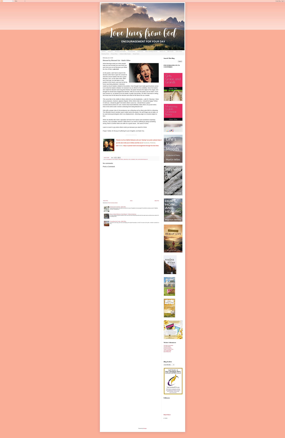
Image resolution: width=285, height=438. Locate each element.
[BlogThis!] (115, 157)
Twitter (120, 145)
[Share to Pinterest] (120, 157)
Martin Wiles (121, 159)
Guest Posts (140, 51)
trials (136, 159)
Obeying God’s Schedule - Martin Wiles (118, 206)
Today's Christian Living (168, 349)
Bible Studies (170, 51)
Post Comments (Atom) (113, 202)
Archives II (110, 51)
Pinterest (152, 143)
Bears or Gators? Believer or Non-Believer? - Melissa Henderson (123, 214)
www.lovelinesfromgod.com (143, 159)
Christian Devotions (168, 348)
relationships (125, 159)
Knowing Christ (105, 53)
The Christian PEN (167, 350)
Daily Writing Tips (167, 351)
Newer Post (105, 200)
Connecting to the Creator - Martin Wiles (118, 221)
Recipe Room (136, 53)
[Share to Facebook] (118, 157)
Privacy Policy (114, 53)
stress (129, 159)
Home (131, 200)
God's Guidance (115, 159)
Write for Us (162, 51)
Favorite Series (131, 51)
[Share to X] (117, 157)
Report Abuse (167, 414)
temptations (133, 159)
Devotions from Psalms (120, 51)
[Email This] (114, 157)
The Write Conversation (168, 345)
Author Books (179, 51)
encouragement (109, 159)
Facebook (146, 143)
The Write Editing (167, 346)
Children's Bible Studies (125, 53)
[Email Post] (112, 157)
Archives (104, 51)
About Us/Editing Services (151, 51)
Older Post (157, 200)
